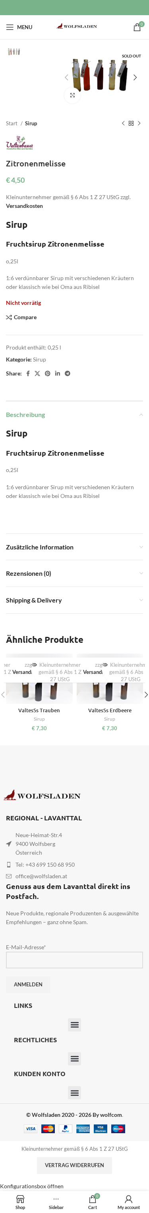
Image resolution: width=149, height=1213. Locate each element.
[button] (74, 1024)
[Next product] (139, 123)
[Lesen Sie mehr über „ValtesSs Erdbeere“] (34, 665)
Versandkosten (24, 205)
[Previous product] (123, 123)
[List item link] (74, 864)
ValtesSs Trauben (39, 710)
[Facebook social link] (28, 373)
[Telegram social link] (67, 373)
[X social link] (37, 373)
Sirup (31, 123)
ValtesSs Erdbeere (110, 710)
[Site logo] (74, 26)
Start (12, 123)
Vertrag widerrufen (74, 1165)
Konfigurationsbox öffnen (32, 1186)
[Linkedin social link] (57, 373)
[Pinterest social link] (48, 373)
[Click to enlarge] (72, 95)
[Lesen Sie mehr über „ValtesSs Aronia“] (105, 665)
